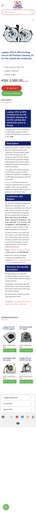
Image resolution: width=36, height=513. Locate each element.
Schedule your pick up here (19, 250)
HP (12, 260)
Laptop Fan (22, 304)
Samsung (22, 262)
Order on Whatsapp (13, 93)
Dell (21, 260)
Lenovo (16, 260)
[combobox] (15, 12)
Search (31, 12)
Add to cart (13, 88)
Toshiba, (9, 262)
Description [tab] (7, 100)
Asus (29, 260)
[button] (33, 20)
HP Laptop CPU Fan (20, 301)
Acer (25, 260)
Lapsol (9, 182)
